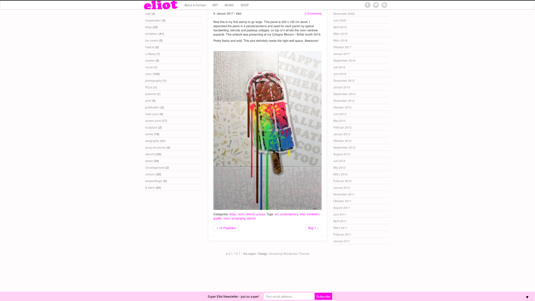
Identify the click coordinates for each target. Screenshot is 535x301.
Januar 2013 (341, 134)
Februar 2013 (342, 127)
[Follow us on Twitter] (376, 5)
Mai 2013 (339, 121)
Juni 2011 (339, 214)
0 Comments (313, 13)
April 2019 (340, 27)
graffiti (217, 218)
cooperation (153, 20)
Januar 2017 (341, 54)
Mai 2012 (339, 167)
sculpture (151, 127)
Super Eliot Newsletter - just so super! (233, 296)
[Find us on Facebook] (368, 5)
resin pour (152, 114)
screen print (153, 121)
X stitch (150, 187)
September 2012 (344, 147)
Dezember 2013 (344, 100)
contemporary (289, 214)
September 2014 (344, 94)
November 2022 (344, 13)
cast (148, 13)
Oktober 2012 (342, 141)
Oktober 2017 (342, 47)
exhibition (313, 214)
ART (215, 5)
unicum (261, 214)
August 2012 (341, 154)
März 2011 (340, 228)
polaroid (150, 94)
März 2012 (340, 174)
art (276, 214)
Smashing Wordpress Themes (289, 253)
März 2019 (340, 34)
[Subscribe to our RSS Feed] (384, 5)
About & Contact (195, 5)
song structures (155, 147)
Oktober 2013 (342, 107)
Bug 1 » (313, 228)
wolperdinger (153, 181)
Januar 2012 (341, 187)
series (149, 134)
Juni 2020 (339, 20)
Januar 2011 (341, 241)
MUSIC (229, 5)
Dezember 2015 (344, 80)
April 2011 (340, 221)
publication (152, 107)
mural (149, 67)
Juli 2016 (339, 67)
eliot (302, 214)
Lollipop (150, 54)
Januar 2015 (341, 87)
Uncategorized (154, 167)
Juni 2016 (339, 74)
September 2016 (344, 60)
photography (153, 80)
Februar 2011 (342, 234)
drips (232, 214)
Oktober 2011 (342, 201)
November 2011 (344, 194)
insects (149, 47)
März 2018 (340, 40)
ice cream (151, 40)
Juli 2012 (339, 161)
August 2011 (341, 207)
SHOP (245, 5)
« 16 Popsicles (226, 228)
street (149, 161)
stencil (250, 214)
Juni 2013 (339, 114)
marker (150, 60)
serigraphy (238, 218)
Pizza (148, 87)
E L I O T (235, 253)
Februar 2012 (342, 181)
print (148, 100)
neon (241, 214)
